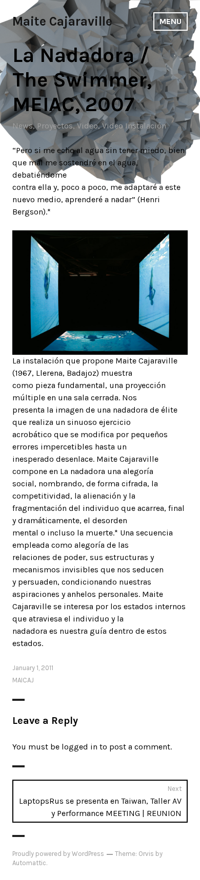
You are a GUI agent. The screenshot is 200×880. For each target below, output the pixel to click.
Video (87, 126)
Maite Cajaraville (62, 21)
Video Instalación (134, 126)
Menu (170, 21)
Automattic (29, 863)
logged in (79, 747)
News (22, 126)
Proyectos (55, 126)
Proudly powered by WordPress (58, 853)
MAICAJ (23, 680)
